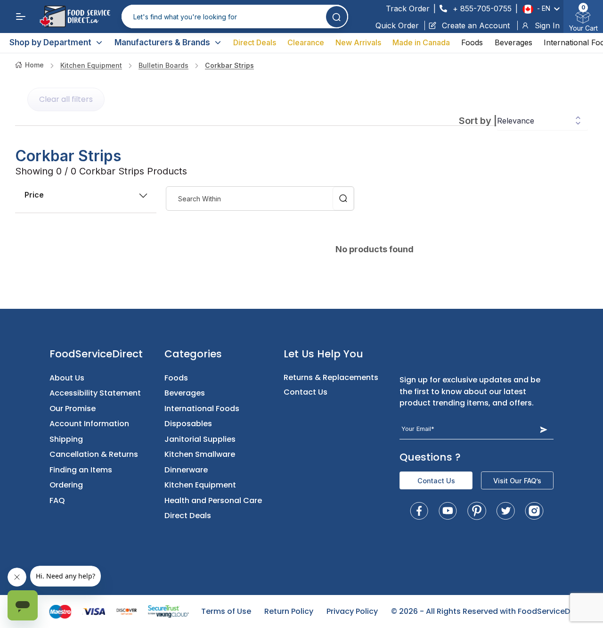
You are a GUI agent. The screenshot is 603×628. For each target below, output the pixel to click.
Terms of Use (226, 611)
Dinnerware (186, 469)
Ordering (66, 484)
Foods (472, 42)
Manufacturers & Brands (162, 42)
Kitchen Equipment (91, 65)
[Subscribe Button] (543, 429)
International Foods (201, 408)
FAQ (57, 500)
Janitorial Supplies (200, 439)
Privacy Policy (352, 611)
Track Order (408, 8)
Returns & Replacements (331, 377)
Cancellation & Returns (93, 454)
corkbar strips (229, 65)
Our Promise (72, 408)
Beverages (513, 42)
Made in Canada (421, 42)
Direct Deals (254, 42)
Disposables (188, 423)
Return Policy (288, 611)
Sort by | (478, 120)
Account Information (89, 423)
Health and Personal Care (213, 500)
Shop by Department (50, 42)
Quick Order (397, 25)
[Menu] (20, 16)
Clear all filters (66, 99)
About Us (66, 377)
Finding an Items (80, 469)
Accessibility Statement (95, 393)
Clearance (305, 42)
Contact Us (305, 392)
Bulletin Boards (163, 65)
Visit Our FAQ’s (517, 481)
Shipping (66, 439)
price (34, 194)
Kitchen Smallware (199, 454)
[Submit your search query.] (336, 16)
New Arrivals (358, 42)
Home (34, 65)
